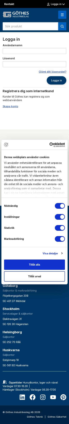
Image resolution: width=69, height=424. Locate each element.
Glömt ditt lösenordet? (52, 71)
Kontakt (9, 4)
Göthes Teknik (35, 416)
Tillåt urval (34, 276)
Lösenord (9, 58)
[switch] (60, 217)
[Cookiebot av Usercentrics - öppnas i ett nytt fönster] (49, 144)
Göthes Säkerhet (57, 416)
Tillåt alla (34, 264)
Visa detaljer (50, 253)
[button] (62, 15)
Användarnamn (12, 45)
